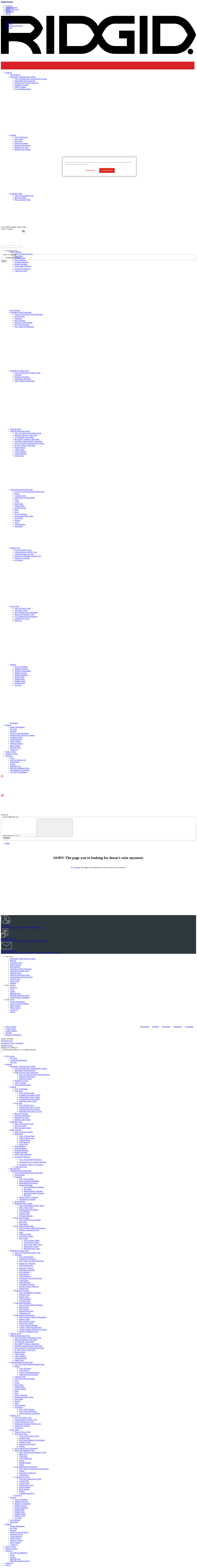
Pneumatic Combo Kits (27, 1473)
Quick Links (9, 1000)
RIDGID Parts (15, 748)
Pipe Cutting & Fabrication (24, 327)
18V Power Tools (21, 610)
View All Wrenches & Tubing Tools (27, 373)
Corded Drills (24, 1481)
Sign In (12, 1012)
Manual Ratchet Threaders (33, 1191)
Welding (13, 665)
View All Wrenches (26, 1257)
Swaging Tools (24, 1301)
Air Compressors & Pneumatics (26, 617)
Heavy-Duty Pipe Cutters (33, 1244)
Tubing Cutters (24, 1319)
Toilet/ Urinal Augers (26, 1138)
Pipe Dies (27, 1195)
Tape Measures (20, 524)
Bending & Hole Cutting (23, 323)
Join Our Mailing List (18, 760)
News (12, 758)
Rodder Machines (21, 264)
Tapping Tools (24, 1214)
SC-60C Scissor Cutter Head (25, 445)
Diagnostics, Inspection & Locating (22, 959)
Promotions (14, 723)
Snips (17, 522)
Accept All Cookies (107, 170)
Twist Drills (19, 518)
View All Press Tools (26, 1093)
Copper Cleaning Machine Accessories (33, 1329)
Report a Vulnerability (13, 1035)
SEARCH (7, 838)
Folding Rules (20, 506)
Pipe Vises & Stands (22, 325)
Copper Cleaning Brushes (28, 1325)
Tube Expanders (25, 1299)
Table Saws (23, 1456)
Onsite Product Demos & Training (22, 735)
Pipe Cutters (23, 1238)
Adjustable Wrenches (26, 1284)
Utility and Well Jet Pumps (28, 1375)
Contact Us (14, 750)
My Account (9, 22)
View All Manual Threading (34, 1187)
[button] (98, 2)
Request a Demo (11, 754)
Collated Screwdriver (26, 1493)
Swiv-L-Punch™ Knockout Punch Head (29, 443)
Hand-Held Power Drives (28, 1183)
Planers (21, 1461)
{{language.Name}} (13, 257)
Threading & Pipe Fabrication (20, 312)
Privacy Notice (10, 1027)
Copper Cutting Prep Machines (30, 1327)
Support (8, 725)
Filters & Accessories (22, 558)
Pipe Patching (15, 310)
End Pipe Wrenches (26, 1266)
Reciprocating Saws (26, 1485)
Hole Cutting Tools (26, 1208)
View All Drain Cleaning (24, 1132)
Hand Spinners (24, 1142)
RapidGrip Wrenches (27, 1263)
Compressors (24, 1475)
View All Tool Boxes (26, 1409)
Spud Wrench (24, 1274)
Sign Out (8, 28)
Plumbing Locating (21, 1081)
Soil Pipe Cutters (25, 1234)
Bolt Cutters (19, 504)
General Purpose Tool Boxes (29, 1413)
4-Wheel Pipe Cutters (31, 1242)
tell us (78, 867)
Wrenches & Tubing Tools (19, 371)
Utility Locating (20, 1083)
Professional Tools (12, 9)
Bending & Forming (22, 377)
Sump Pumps (24, 1370)
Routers (22, 1491)
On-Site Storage (20, 508)
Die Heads (27, 1189)
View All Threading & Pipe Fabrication (29, 314)
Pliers (17, 510)
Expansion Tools (16, 963)
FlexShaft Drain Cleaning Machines (32, 1162)
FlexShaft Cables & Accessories (31, 1165)
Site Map (8, 1033)
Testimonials (14, 762)
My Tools (8, 24)
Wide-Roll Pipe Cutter (32, 1249)
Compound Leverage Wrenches (30, 1278)
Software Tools (15, 429)
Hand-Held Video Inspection (25, 1070)
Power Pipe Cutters (26, 1236)
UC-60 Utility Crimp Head (24, 437)
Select (4, 261)
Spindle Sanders (25, 1463)
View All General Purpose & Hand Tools (29, 492)
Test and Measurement (23, 1085)
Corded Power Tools (22, 619)
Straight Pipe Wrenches (27, 1259)
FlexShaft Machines (22, 269)
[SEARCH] (55, 828)
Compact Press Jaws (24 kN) (29, 1109)
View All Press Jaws (26, 1105)
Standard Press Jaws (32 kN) (29, 1107)
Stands (21, 1465)
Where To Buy (10, 752)
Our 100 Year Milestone (18, 772)
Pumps (17, 494)
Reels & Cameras (25, 1079)
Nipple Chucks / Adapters (28, 1197)
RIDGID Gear (15, 766)
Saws (16, 512)
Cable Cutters (19, 450)
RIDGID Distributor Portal (19, 768)
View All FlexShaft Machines (30, 1160)
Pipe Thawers (24, 1309)
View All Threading (26, 1179)
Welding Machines (21, 675)
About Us (9, 756)
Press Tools (19, 1091)
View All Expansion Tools (24, 1124)
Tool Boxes (19, 526)
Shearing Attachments (22, 1116)
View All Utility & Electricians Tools (28, 433)
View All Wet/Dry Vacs (23, 550)
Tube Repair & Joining (23, 379)
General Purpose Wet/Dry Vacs (26, 552)
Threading (18, 318)
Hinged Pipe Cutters (31, 1247)
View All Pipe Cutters (31, 1240)
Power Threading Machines (29, 1181)
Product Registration (17, 727)
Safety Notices (15, 741)
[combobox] (11, 246)
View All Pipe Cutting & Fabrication (32, 1228)
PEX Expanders (20, 1126)
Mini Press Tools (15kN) (28, 1101)
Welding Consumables (23, 671)
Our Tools (9, 957)
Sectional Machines (22, 1150)
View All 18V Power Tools (29, 1436)
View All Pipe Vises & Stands (30, 1220)
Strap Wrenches (24, 1282)
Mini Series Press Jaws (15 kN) (30, 1111)
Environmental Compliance (20, 770)
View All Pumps (25, 1368)
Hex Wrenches (24, 1272)
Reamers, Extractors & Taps (29, 1230)
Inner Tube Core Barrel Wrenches (31, 1261)
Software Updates (16, 744)
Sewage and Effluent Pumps (29, 1373)
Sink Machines (20, 1146)
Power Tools (14, 606)
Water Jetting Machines (23, 266)
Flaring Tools (24, 1297)
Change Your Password (13, 26)
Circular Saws (24, 1483)
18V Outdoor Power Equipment (26, 612)
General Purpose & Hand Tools (21, 489)
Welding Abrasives (21, 669)
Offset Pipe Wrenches (27, 1270)
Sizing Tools (19, 456)
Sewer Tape (23, 1144)
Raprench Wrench (26, 1268)
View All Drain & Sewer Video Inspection (34, 1075)
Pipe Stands (23, 1224)
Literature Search (16, 737)
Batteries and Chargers (23, 1120)
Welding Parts (20, 679)
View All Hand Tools (27, 1136)
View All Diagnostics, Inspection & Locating (31, 1068)
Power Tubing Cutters (27, 1321)
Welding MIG (20, 677)
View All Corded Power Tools (30, 1479)
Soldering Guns (24, 1313)
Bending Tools (24, 1295)
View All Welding (21, 667)
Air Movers (19, 560)
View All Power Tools (23, 608)
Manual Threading (25, 1185)
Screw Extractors (21, 514)
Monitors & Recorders (27, 1077)
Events (12, 764)
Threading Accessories (27, 1199)
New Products (15, 1520)
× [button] (1, 1052)
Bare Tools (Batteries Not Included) (32, 1440)
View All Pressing (21, 1089)
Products (8, 1064)
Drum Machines (20, 1148)
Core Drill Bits (24, 1212)
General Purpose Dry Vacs (24, 554)
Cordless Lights (24, 1442)
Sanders (22, 1446)
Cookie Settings (11, 1031)
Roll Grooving (20, 320)
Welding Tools (20, 683)
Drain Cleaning (15, 965)
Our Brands (9, 12)
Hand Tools (19, 1134)
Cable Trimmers (20, 452)
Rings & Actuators (21, 1113)
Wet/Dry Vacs (15, 548)
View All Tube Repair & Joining (31, 1305)
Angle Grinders (24, 1487)
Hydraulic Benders (26, 1216)
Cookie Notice (10, 1029)
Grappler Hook (24, 1140)
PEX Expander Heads (23, 1128)
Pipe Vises (23, 1222)
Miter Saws (23, 1454)
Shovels (17, 520)
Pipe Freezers (24, 1307)
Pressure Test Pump (26, 1311)
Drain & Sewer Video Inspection (26, 1073)
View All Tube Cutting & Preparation (32, 1317)
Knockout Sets (20, 448)
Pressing (13, 961)
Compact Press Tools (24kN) (29, 1099)
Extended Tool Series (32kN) (29, 1095)
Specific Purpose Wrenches (29, 1286)
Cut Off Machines (25, 1459)
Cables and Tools (21, 271)
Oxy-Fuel (18, 685)
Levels (17, 502)
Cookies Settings (90, 170)
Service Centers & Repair (19, 733)
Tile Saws (18, 621)
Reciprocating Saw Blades (28, 1210)
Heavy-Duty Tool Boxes (28, 1411)
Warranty (13, 731)
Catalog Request (16, 739)
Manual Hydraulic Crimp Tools (26, 435)
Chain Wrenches (25, 1276)
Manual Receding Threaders (34, 1193)
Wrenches (18, 375)
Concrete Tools (20, 496)
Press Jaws (18, 1103)
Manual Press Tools (22, 1118)
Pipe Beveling (20, 316)
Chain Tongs (23, 1280)
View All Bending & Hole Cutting (31, 1206)
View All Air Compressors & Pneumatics (34, 1469)
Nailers (21, 1471)
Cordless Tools (24, 1438)
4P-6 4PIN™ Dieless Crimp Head (27, 439)
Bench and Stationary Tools (25, 614)
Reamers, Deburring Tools (28, 1332)
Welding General (21, 673)
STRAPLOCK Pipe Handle (25, 498)
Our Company (10, 985)
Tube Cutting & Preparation (25, 381)
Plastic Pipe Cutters (26, 1323)
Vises (16, 500)
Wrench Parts (24, 1289)
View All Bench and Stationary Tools (32, 1452)
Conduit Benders (21, 454)
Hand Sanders (24, 1489)
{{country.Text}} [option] (11, 251)
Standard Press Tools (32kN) (29, 1097)
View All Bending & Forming (30, 1293)
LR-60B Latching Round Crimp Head (28, 441)
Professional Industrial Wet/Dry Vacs (28, 556)
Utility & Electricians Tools (20, 431)
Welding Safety (20, 681)
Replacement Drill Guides (24, 516)
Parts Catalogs (15, 746)
